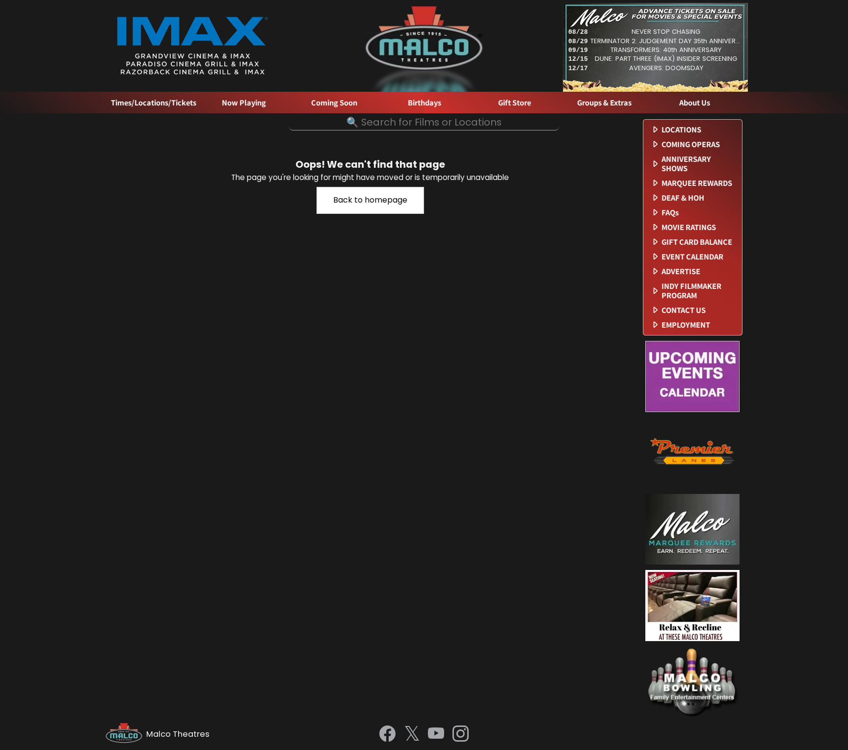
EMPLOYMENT (686, 325)
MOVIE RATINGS (689, 227)
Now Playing (244, 102)
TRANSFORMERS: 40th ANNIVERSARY (665, 49)
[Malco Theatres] (126, 734)
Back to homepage (370, 200)
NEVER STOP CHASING (666, 31)
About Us (694, 102)
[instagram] (460, 734)
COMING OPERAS (691, 144)
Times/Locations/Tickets (153, 102)
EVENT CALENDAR (692, 256)
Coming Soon (334, 102)
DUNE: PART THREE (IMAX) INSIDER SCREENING (666, 58)
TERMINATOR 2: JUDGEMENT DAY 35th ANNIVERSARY (666, 41)
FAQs (670, 212)
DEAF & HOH (683, 198)
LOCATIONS (681, 129)
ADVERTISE (681, 271)
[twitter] (412, 735)
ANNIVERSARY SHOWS (686, 164)
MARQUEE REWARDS (697, 183)
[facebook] (387, 734)
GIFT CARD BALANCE (697, 242)
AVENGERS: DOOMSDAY (666, 68)
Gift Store (514, 102)
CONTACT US (684, 310)
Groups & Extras (604, 102)
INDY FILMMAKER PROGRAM (691, 291)
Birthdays (424, 102)
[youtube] (436, 734)
